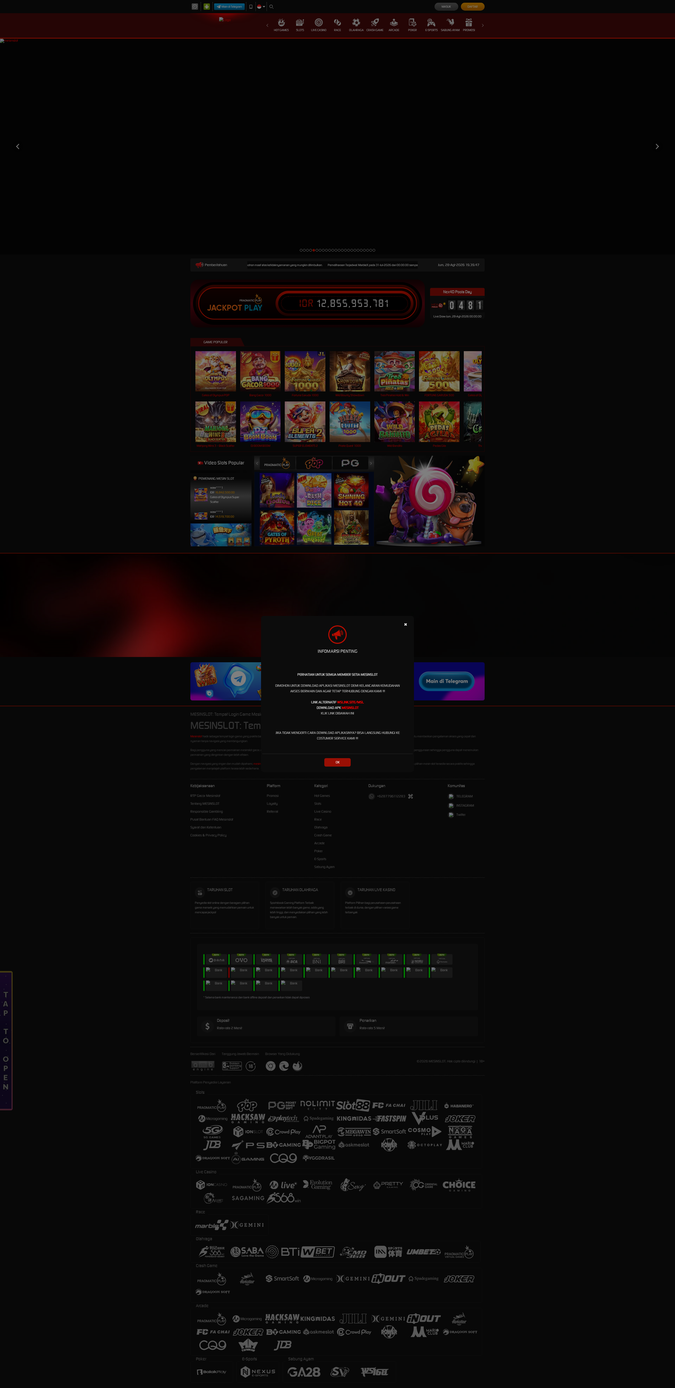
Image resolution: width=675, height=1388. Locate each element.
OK (338, 762)
